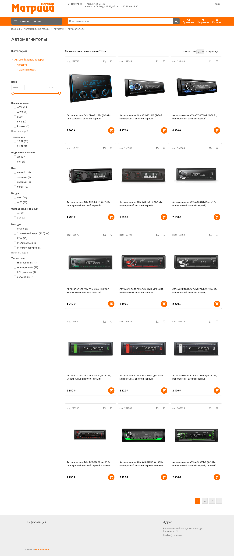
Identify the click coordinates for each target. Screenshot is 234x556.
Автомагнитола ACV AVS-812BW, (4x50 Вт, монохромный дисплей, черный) (194, 204)
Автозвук (22, 65)
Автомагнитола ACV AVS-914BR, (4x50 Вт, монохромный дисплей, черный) (141, 377)
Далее (219, 501)
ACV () (22, 107)
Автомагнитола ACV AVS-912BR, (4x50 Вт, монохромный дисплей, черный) (141, 290)
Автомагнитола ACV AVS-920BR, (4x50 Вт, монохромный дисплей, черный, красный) (89, 464)
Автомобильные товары (29, 59)
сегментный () (25, 277)
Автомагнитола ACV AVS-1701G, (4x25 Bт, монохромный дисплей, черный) (88, 204)
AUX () (22, 202)
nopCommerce (42, 549)
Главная (15, 29)
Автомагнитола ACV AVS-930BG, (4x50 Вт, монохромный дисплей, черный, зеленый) (194, 464)
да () (21, 156)
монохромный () (27, 267)
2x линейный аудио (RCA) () (33, 233)
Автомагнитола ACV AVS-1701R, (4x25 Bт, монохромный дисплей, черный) (141, 204)
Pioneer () (23, 126)
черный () (24, 172)
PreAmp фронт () (27, 243)
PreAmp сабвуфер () (29, 247)
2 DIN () (22, 146)
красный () (24, 182)
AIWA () (22, 112)
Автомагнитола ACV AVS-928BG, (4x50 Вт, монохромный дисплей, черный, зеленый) (141, 464)
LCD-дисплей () (26, 272)
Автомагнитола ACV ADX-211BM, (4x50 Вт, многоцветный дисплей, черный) (89, 117)
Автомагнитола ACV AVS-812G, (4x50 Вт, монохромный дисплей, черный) (88, 290)
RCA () (22, 238)
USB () (22, 197)
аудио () (22, 228)
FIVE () (21, 121)
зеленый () (24, 177)
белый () (22, 186)
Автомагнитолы (27, 69)
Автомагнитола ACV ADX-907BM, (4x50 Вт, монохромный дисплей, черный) (194, 117)
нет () (21, 161)
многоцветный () (27, 262)
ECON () (22, 116)
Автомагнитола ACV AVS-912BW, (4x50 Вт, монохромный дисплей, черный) (194, 290)
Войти (217, 4)
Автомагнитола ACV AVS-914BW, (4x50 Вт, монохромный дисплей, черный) (194, 377)
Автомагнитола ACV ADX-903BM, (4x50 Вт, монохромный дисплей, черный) (142, 117)
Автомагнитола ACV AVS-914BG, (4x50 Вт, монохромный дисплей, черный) (89, 377)
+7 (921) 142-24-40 (95, 4)
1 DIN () (22, 141)
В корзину (111, 130)
